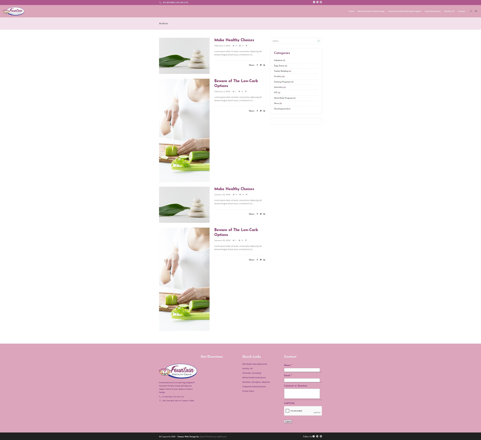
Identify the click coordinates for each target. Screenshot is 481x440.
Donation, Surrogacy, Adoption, (256, 382)
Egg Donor (279, 66)
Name (288, 365)
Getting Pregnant (282, 82)
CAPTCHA (289, 403)
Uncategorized (281, 109)
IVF (275, 93)
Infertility (278, 87)
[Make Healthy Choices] (184, 55)
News (276, 103)
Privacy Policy (248, 391)
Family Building (281, 71)
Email (288, 376)
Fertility (277, 77)
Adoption (278, 60)
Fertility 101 (247, 368)
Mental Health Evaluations (254, 377)
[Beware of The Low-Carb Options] (184, 130)
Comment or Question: (296, 386)
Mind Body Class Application (254, 364)
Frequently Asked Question (254, 386)
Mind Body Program (283, 98)
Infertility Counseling (251, 373)
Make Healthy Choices (234, 40)
